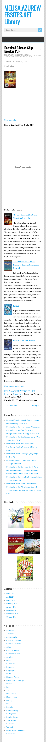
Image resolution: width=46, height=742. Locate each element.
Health (8, 674)
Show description (10, 120)
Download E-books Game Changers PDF (21, 484)
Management (11, 694)
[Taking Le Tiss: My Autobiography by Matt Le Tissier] (25, 580)
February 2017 (11, 604)
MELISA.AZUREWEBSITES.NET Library (22, 14)
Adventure (10, 66)
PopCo (16, 306)
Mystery (9, 700)
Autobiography (11, 637)
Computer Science (13, 654)
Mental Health (11, 697)
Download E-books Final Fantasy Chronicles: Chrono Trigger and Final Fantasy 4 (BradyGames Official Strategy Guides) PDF (23, 430)
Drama (8, 660)
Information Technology (15, 680)
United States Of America (15, 730)
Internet (9, 684)
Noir (7, 704)
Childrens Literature (13, 644)
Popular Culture (12, 717)
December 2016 (12, 610)
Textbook (9, 727)
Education (10, 667)
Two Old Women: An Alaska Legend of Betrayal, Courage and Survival (26, 265)
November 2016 (12, 614)
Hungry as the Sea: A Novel (24, 340)
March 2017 (10, 600)
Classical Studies (12, 650)
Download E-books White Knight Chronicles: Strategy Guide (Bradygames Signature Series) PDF (23, 490)
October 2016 (11, 617)
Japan (8, 690)
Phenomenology (12, 710)
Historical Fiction (12, 677)
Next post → (37, 405)
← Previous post (10, 405)
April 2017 (10, 597)
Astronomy (10, 634)
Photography (11, 714)
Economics (10, 664)
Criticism (9, 657)
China (8, 647)
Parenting (9, 707)
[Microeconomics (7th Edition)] (16, 528)
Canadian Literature (13, 640)
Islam (8, 687)
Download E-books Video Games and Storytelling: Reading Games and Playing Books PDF (21, 447)
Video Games (11, 734)
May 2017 (10, 594)
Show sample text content (14, 386)
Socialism (10, 724)
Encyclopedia (11, 670)
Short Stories (11, 720)
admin (8, 62)
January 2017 (11, 607)
